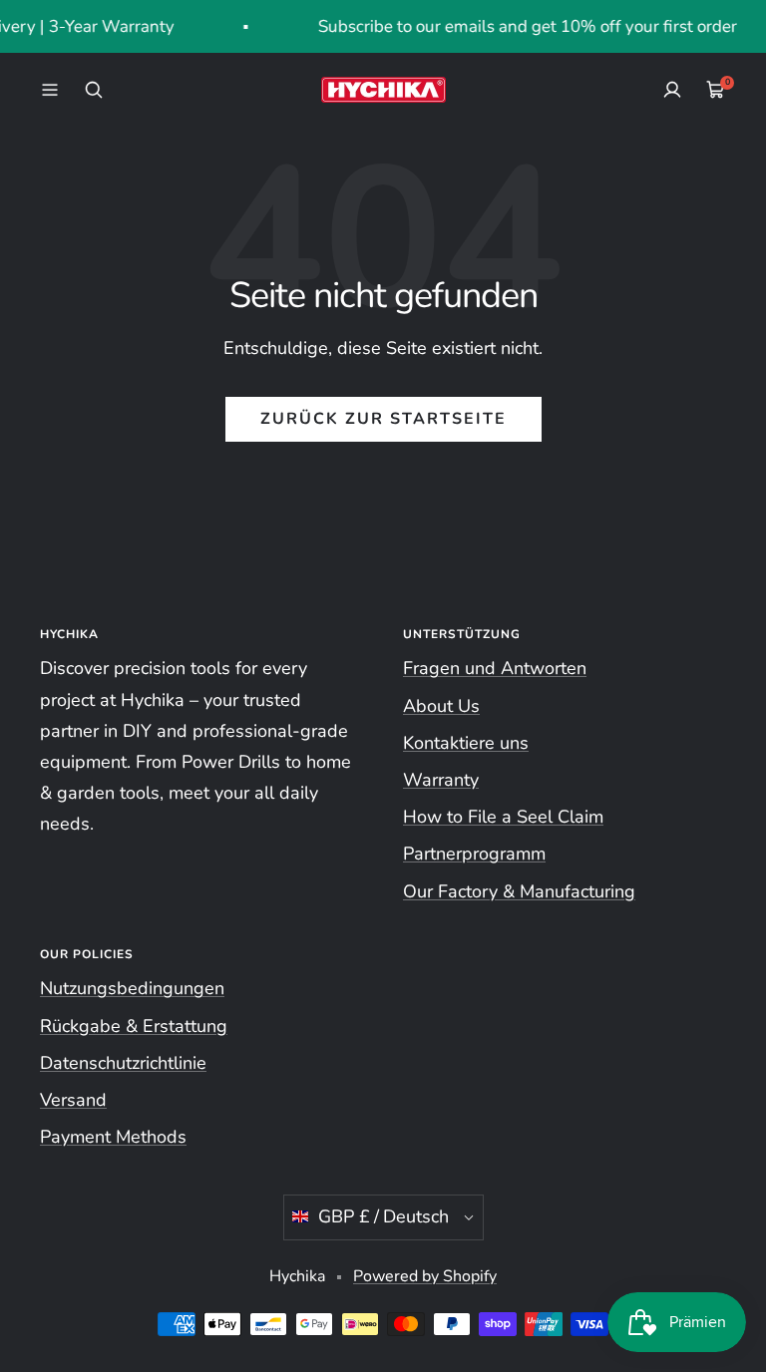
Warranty (441, 780)
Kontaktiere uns (466, 743)
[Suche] (94, 90)
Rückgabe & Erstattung (133, 1026)
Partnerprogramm (474, 853)
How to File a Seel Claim (503, 817)
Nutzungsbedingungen (132, 988)
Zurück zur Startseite (383, 419)
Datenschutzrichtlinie (123, 1063)
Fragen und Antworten (494, 668)
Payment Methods (113, 1137)
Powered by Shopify (425, 1276)
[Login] (672, 90)
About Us (441, 706)
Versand (73, 1100)
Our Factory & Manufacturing (519, 891)
